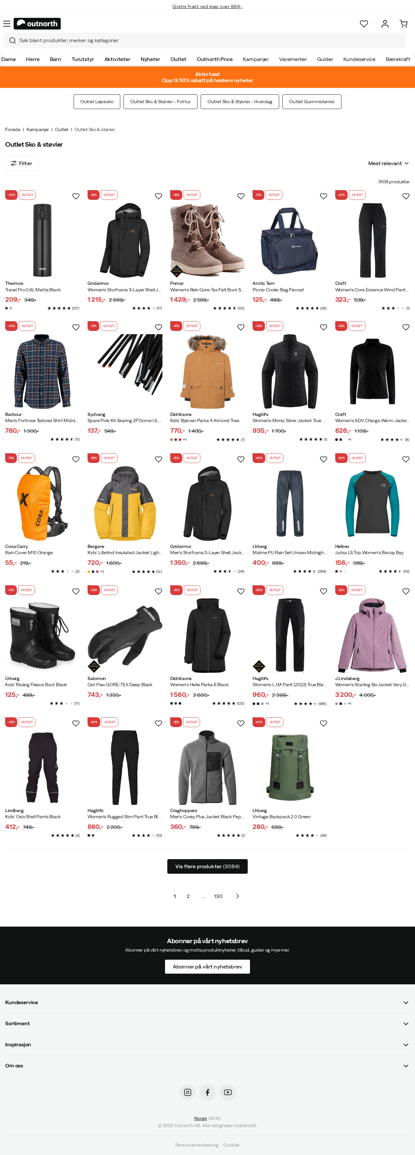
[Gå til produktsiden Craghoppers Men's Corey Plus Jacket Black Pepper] (207, 767)
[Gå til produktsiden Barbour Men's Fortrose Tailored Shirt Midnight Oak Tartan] (42, 371)
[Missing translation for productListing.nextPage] (237, 896)
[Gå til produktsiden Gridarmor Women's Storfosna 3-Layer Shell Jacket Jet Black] (125, 240)
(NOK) (207, 1118)
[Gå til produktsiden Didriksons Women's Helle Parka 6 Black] (207, 635)
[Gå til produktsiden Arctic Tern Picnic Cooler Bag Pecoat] (290, 240)
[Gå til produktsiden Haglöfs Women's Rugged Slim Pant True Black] (125, 767)
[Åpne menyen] (7, 24)
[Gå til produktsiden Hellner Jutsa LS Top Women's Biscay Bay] (372, 503)
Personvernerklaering (197, 1145)
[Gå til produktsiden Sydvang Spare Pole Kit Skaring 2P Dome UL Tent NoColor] (125, 371)
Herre (32, 59)
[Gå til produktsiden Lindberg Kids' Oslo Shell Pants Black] (42, 767)
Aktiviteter (117, 59)
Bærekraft (398, 59)
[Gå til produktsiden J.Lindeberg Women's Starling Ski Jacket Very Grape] (372, 635)
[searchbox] (211, 40)
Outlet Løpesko (96, 101)
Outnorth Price (215, 59)
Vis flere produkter (207, 866)
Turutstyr (83, 59)
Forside (12, 129)
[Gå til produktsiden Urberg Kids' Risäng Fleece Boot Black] (42, 635)
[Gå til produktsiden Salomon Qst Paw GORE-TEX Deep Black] (125, 635)
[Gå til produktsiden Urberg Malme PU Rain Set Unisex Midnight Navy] (290, 503)
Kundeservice (359, 59)
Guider (325, 59)
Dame (8, 59)
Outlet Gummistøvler (312, 101)
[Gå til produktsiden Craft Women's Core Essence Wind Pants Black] (372, 240)
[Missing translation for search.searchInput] (10, 40)
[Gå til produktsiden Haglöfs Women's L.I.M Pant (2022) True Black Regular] (290, 635)
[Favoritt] (364, 23)
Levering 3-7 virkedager (208, 13)
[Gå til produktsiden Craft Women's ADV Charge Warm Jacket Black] (372, 371)
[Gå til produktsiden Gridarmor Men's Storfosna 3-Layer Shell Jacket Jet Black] (207, 503)
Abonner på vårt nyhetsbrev (207, 966)
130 (218, 896)
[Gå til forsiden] (37, 24)
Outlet (178, 59)
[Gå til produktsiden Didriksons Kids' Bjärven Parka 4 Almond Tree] (207, 371)
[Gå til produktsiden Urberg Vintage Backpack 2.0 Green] (290, 767)
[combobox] (205, 40)
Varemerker (293, 59)
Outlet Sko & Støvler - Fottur (160, 101)
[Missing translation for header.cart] (403, 23)
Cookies (231, 1145)
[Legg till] (76, 196)
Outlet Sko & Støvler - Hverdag (240, 101)
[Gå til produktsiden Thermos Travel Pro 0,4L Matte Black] (42, 240)
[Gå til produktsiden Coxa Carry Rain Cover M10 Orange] (42, 503)
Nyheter (150, 59)
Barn (55, 59)
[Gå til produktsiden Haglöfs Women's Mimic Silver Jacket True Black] (290, 371)
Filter (25, 163)
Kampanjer (256, 59)
